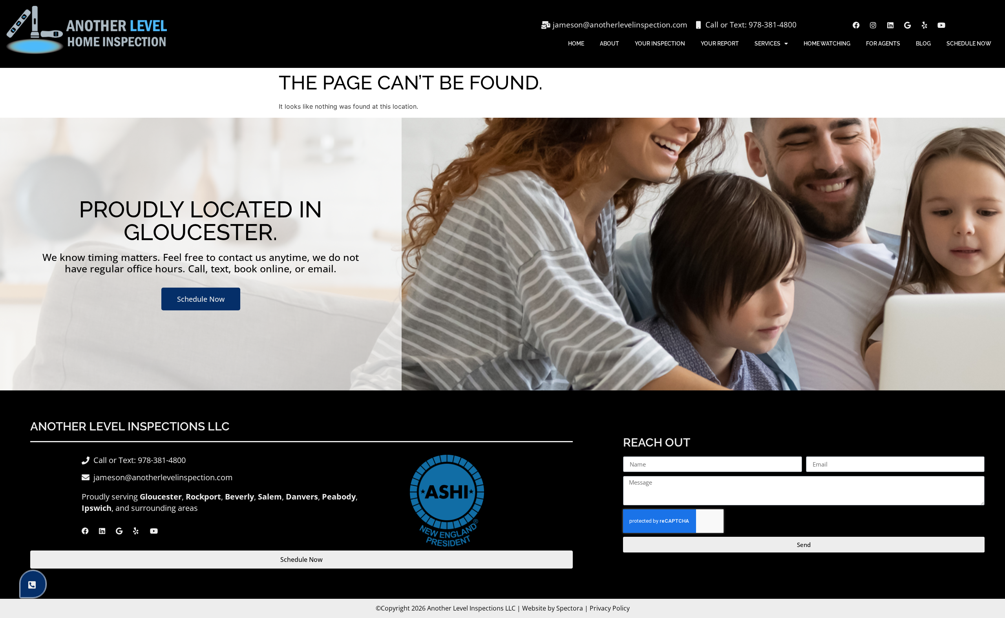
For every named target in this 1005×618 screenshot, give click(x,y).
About (609, 43)
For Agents (883, 43)
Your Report (720, 43)
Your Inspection (660, 43)
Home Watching (827, 43)
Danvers (302, 496)
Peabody (339, 496)
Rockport (203, 496)
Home (576, 43)
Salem (270, 496)
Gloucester (161, 496)
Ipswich (96, 508)
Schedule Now (969, 43)
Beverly (239, 496)
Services (767, 43)
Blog (923, 43)
